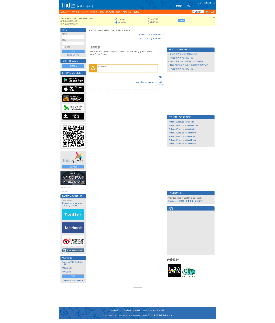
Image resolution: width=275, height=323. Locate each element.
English (171, 201)
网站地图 (160, 310)
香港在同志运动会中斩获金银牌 (183, 54)
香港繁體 (199, 201)
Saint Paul (190, 136)
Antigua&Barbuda (101, 30)
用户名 (64, 34)
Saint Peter (191, 140)
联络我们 (145, 310)
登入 (189, 6)
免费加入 (73, 66)
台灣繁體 (180, 201)
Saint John (123, 30)
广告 (124, 310)
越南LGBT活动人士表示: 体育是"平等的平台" (189, 65)
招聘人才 (131, 310)
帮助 (138, 310)
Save (181, 20)
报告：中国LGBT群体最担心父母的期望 (187, 61)
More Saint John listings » (161, 82)
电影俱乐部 (67, 268)
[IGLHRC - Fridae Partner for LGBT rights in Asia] (189, 277)
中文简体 (189, 201)
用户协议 (157, 315)
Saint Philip (191, 144)
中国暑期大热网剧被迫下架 (181, 58)
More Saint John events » (147, 82)
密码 (64, 40)
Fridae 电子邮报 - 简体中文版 (72, 263)
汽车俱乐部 (67, 272)
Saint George (192, 125)
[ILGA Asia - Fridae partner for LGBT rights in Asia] (174, 277)
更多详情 (73, 167)
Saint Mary (191, 133)
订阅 (73, 276)
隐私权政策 (168, 315)
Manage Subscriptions (73, 280)
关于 (118, 310)
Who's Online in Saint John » (151, 34)
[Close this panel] (214, 18)
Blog (113, 310)
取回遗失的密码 (73, 55)
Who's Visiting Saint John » (152, 38)
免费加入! (179, 6)
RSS (153, 310)
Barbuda (190, 122)
